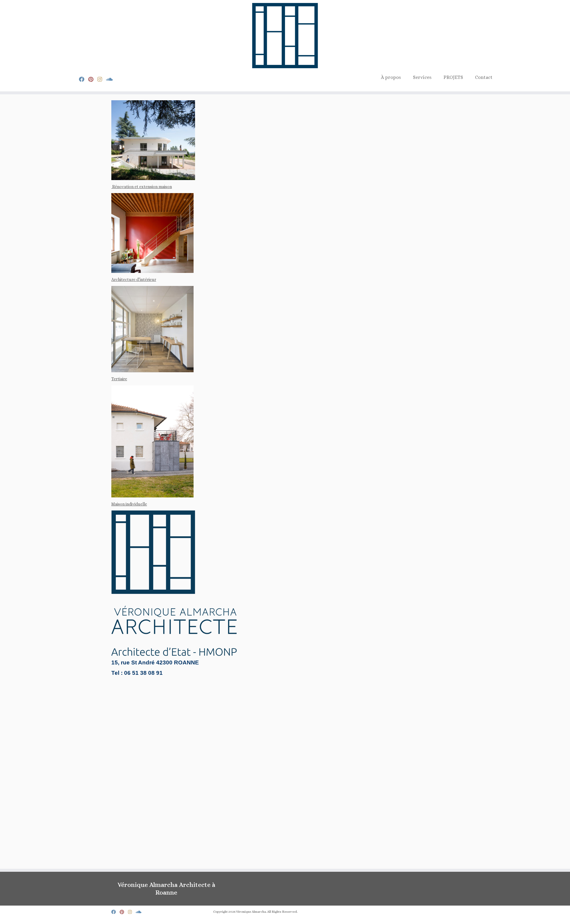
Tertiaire (119, 378)
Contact (484, 77)
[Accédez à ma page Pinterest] (92, 79)
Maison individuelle (129, 504)
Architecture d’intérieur (133, 279)
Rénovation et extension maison (141, 186)
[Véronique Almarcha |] (285, 35)
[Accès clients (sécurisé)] (111, 79)
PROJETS (453, 77)
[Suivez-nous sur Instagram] (101, 79)
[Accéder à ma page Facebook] (83, 79)
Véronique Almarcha (251, 912)
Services (422, 77)
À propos (391, 77)
